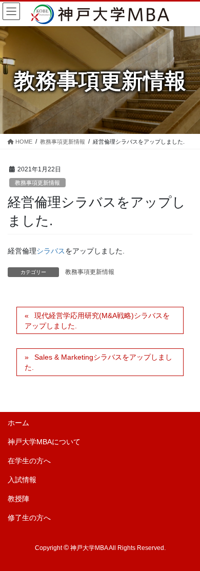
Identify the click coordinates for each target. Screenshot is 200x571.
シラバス (50, 251)
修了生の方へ (29, 518)
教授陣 (18, 499)
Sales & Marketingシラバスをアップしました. (98, 362)
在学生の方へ (29, 461)
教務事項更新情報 (37, 183)
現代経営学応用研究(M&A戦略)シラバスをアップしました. (97, 320)
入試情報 (22, 480)
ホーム (18, 423)
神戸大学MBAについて (44, 442)
